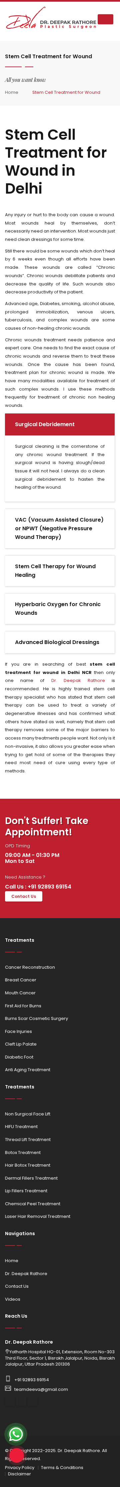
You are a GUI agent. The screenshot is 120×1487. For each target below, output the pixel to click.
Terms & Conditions (62, 1467)
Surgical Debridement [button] (45, 424)
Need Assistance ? (25, 877)
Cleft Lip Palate (21, 1044)
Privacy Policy (19, 1467)
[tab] (60, 424)
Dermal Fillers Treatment (31, 1178)
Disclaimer (19, 1474)
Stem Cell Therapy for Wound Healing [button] (55, 571)
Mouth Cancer (20, 993)
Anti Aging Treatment (27, 1070)
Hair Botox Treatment (27, 1165)
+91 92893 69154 (31, 1380)
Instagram (21, 1401)
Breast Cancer (20, 980)
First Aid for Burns (23, 1006)
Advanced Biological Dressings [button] (57, 642)
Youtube (33, 1401)
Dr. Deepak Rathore (78, 680)
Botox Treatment (23, 1152)
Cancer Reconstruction (30, 967)
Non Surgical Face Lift (27, 1114)
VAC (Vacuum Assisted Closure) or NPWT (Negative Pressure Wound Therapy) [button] (59, 528)
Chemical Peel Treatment (32, 1204)
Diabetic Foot (19, 1057)
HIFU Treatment (21, 1126)
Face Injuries (18, 1031)
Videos (12, 1299)
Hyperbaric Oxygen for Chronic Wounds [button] (58, 608)
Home (11, 92)
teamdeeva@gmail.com (41, 1389)
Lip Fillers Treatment (26, 1191)
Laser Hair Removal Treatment (37, 1216)
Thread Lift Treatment (28, 1139)
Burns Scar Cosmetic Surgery (36, 1018)
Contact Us (23, 896)
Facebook (10, 1401)
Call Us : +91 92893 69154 (38, 887)
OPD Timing (17, 846)
